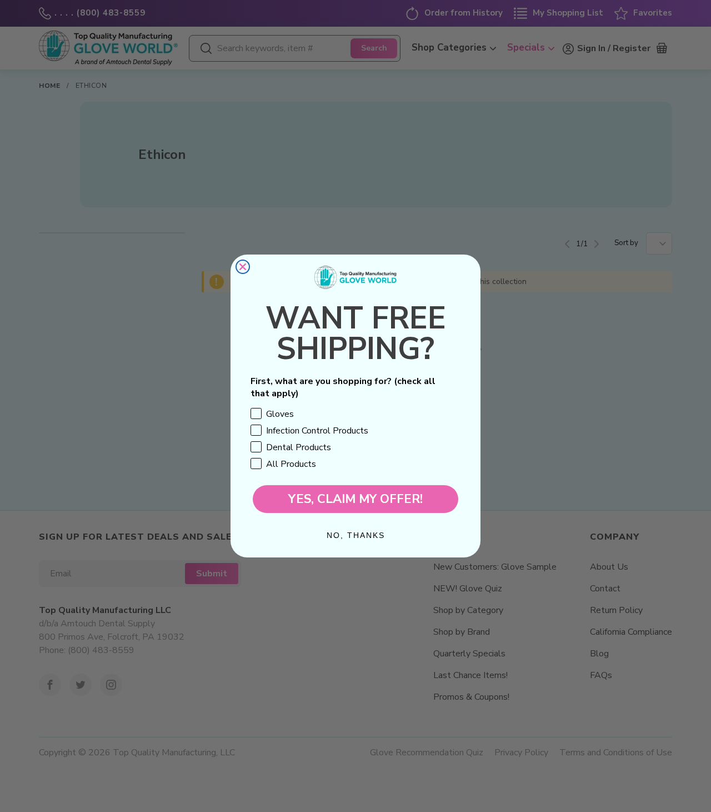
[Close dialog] (242, 266)
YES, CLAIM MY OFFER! (355, 499)
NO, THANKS (356, 535)
